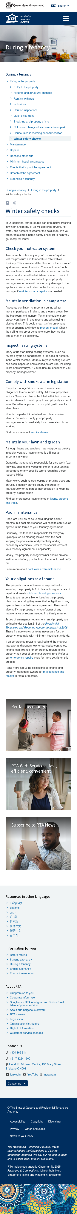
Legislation (16, 1019)
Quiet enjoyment (24, 115)
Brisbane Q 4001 (16, 1068)
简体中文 (15, 926)
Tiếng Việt (16, 903)
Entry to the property (26, 87)
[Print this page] (7, 203)
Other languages (35, 1129)
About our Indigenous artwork (28, 1010)
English (62, 5)
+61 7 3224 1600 (20, 1058)
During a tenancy (16, 190)
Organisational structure (24, 1023)
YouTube (32, 1074)
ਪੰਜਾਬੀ (13, 917)
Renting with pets (24, 98)
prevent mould (49, 327)
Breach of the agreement (25, 173)
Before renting (18, 955)
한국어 (14, 935)
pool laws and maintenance (44, 569)
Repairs (14, 150)
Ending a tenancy (20, 968)
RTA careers (17, 1014)
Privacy (14, 1129)
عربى (13, 912)
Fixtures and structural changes (33, 93)
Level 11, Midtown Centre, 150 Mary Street (35, 1064)
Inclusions (20, 104)
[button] (14, 203)
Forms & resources (22, 973)
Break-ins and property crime (31, 121)
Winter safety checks (27, 138)
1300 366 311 (18, 1052)
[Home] (18, 18)
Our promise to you (21, 993)
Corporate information (23, 997)
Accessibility (17, 1121)
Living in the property (22, 81)
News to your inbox (21, 1136)
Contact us (15, 1083)
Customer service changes (26, 1033)
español (14, 907)
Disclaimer (54, 1121)
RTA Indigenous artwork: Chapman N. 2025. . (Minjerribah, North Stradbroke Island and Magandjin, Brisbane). (34, 1170)
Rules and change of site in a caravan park (40, 127)
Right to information (21, 1028)
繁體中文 (15, 930)
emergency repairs (21, 657)
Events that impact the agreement (30, 167)
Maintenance (18, 144)
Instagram (50, 1074)
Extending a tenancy (22, 179)
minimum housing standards (44, 593)
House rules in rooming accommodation (38, 133)
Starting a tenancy (21, 959)
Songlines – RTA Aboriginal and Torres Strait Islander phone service (37, 1003)
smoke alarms (39, 432)
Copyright (37, 1121)
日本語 (14, 921)
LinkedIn (15, 1074)
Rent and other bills (21, 156)
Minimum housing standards (27, 161)
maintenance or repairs (33, 291)
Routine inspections (26, 110)
